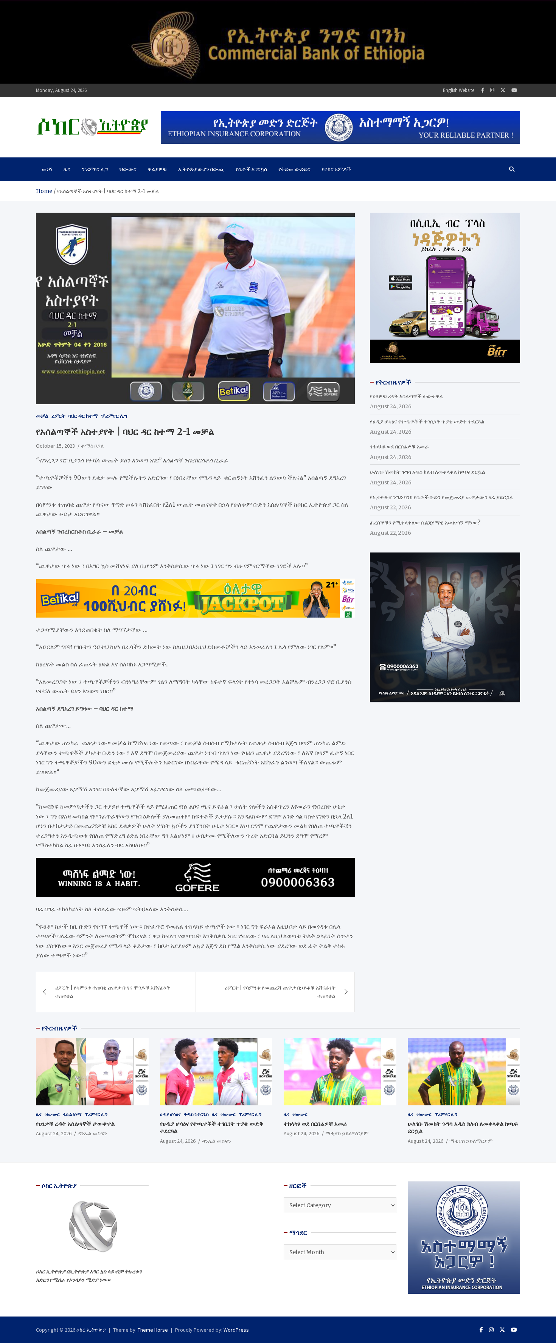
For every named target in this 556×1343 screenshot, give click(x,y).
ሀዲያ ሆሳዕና (170, 1114)
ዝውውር (128, 169)
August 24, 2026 (53, 1133)
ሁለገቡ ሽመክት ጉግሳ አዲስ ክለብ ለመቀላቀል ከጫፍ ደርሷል (427, 471)
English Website (458, 90)
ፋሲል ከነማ (72, 1114)
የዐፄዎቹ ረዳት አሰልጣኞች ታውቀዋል (406, 396)
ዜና (67, 169)
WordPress (236, 1329)
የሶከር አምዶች (336, 169)
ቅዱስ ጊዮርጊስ (196, 1114)
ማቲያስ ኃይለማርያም (346, 1133)
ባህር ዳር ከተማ (83, 415)
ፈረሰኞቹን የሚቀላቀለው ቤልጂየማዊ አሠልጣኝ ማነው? (425, 522)
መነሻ (47, 169)
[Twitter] (502, 90)
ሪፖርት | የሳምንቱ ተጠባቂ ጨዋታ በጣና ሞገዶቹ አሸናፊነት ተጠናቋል (112, 991)
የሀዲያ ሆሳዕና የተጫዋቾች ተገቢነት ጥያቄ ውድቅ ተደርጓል (427, 421)
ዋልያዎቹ (157, 169)
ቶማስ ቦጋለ (92, 445)
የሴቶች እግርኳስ (251, 169)
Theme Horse (153, 1329)
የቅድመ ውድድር (294, 169)
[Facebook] (482, 90)
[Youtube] (514, 90)
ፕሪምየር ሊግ (95, 169)
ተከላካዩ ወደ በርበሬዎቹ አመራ (399, 446)
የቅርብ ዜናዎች (59, 1028)
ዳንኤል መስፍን (92, 1133)
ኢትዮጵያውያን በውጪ (201, 169)
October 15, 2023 (55, 445)
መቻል (42, 415)
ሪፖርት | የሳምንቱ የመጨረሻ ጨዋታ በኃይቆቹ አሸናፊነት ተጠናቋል (280, 991)
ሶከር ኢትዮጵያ (91, 1329)
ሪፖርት (58, 415)
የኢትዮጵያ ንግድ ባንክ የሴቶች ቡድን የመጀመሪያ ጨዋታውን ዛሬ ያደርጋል (441, 497)
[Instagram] (492, 90)
